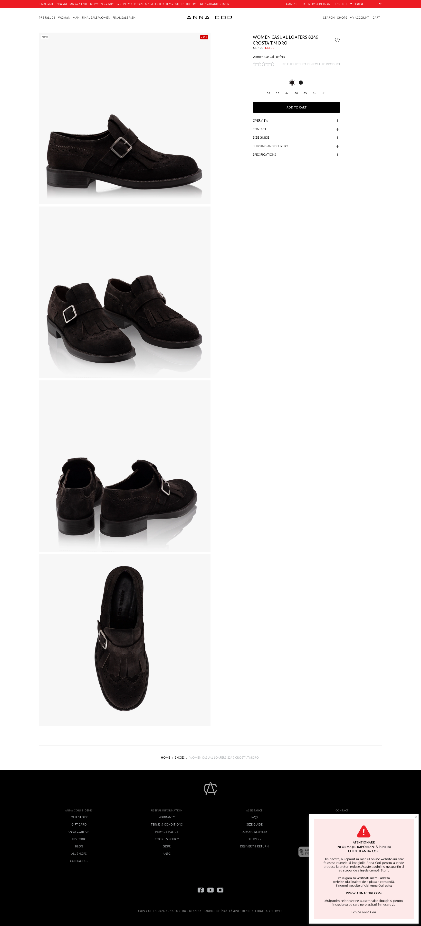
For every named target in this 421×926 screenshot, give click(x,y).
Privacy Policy (166, 832)
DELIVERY (254, 839)
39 (305, 92)
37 (286, 92)
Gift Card (78, 824)
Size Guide (254, 824)
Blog (79, 846)
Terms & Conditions (167, 824)
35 (268, 92)
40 (314, 92)
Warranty (167, 817)
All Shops (79, 853)
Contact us (79, 861)
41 (324, 92)
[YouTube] (210, 894)
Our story (79, 817)
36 (277, 92)
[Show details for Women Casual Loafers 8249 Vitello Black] (301, 83)
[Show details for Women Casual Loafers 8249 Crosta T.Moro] (292, 83)
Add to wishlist (338, 40)
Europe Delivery (254, 832)
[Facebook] (201, 894)
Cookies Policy (167, 839)
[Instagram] (220, 894)
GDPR (167, 846)
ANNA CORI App (79, 832)
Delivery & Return (254, 846)
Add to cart (296, 107)
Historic (79, 839)
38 (296, 92)
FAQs (254, 817)
